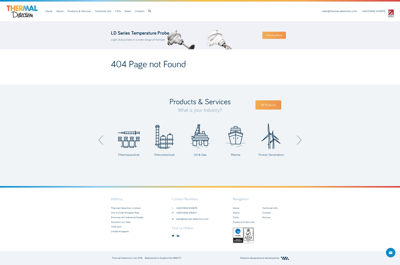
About (60, 11)
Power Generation (271, 154)
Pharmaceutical (128, 154)
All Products (268, 105)
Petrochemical (164, 154)
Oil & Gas (200, 154)
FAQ (118, 11)
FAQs (236, 217)
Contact (139, 11)
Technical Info (103, 11)
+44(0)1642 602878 (373, 11)
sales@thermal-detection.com (339, 11)
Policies (266, 217)
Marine (235, 154)
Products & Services (79, 11)
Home (48, 11)
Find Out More (274, 35)
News (128, 11)
